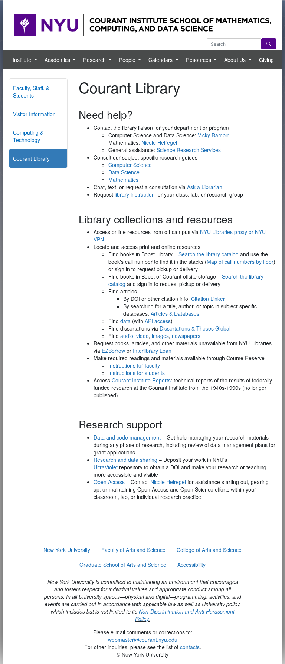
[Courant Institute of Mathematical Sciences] (142, 24)
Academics (58, 59)
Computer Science (130, 164)
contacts (190, 647)
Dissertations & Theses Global (195, 328)
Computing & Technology (28, 136)
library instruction (135, 194)
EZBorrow (113, 350)
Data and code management (127, 437)
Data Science (124, 172)
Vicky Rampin (214, 135)
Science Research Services (189, 150)
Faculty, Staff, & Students (31, 91)
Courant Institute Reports (141, 380)
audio (126, 335)
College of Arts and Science (209, 549)
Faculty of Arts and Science (133, 549)
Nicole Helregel (159, 142)
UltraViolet (106, 467)
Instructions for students (136, 373)
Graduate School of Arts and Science (122, 564)
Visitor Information (34, 114)
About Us (235, 59)
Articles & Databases (175, 313)
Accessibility (191, 564)
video (142, 335)
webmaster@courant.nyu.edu (142, 639)
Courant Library (31, 158)
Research (95, 59)
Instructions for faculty (134, 365)
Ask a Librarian (204, 187)
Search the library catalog (208, 254)
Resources (199, 59)
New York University (66, 549)
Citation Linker (208, 298)
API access (158, 321)
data (125, 321)
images (160, 335)
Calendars (161, 59)
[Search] (268, 43)
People (128, 59)
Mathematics (123, 179)
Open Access (109, 482)
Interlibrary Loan (152, 350)
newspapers (186, 335)
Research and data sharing (125, 459)
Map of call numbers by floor (240, 261)
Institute (23, 59)
